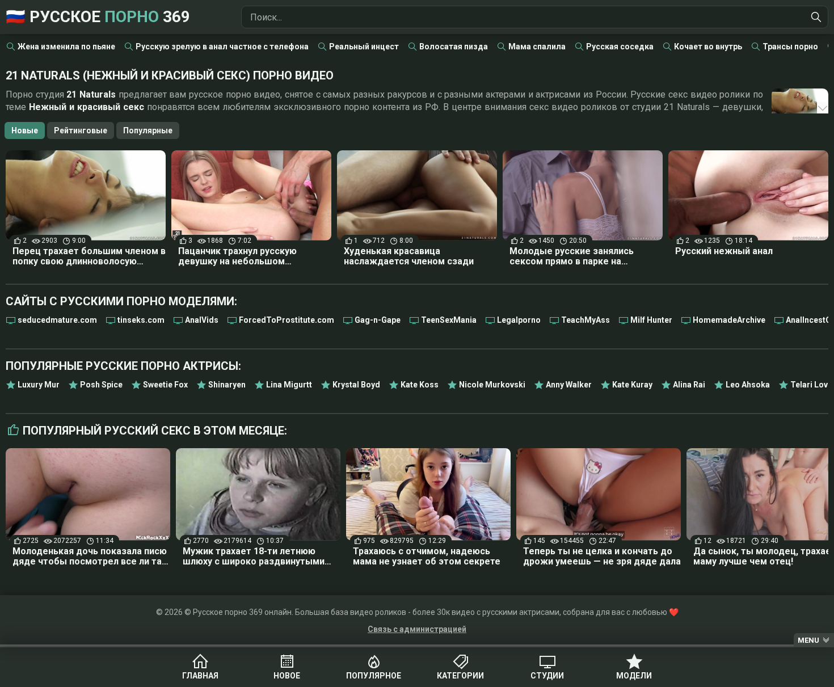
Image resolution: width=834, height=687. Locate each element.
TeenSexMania (449, 319)
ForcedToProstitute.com (286, 319)
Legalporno (519, 319)
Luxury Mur (39, 384)
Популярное (373, 675)
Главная (200, 675)
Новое (286, 675)
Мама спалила (537, 46)
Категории (460, 675)
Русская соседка (620, 46)
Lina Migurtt (289, 384)
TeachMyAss (585, 319)
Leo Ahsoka (748, 384)
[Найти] (816, 17)
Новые (24, 130)
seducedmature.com (57, 319)
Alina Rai (689, 384)
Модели (634, 675)
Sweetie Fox (165, 384)
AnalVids (201, 319)
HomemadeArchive (729, 319)
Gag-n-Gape (378, 319)
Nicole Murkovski (492, 384)
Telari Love (811, 384)
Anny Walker (569, 384)
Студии (547, 675)
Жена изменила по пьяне (66, 46)
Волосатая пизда (453, 46)
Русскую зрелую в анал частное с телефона (222, 46)
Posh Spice (101, 384)
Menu (808, 640)
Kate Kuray (632, 384)
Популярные (147, 130)
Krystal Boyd (356, 384)
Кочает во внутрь (708, 46)
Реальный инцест (364, 46)
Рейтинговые (80, 130)
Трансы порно (790, 46)
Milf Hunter (651, 319)
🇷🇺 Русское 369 (98, 16)
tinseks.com (141, 319)
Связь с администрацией (417, 629)
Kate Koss (420, 384)
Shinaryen (227, 384)
